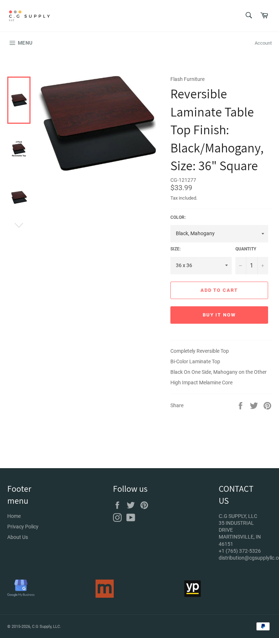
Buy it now (219, 315)
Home (14, 516)
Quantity (245, 248)
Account (263, 43)
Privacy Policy (23, 526)
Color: (178, 217)
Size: (175, 248)
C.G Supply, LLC (46, 626)
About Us (17, 537)
